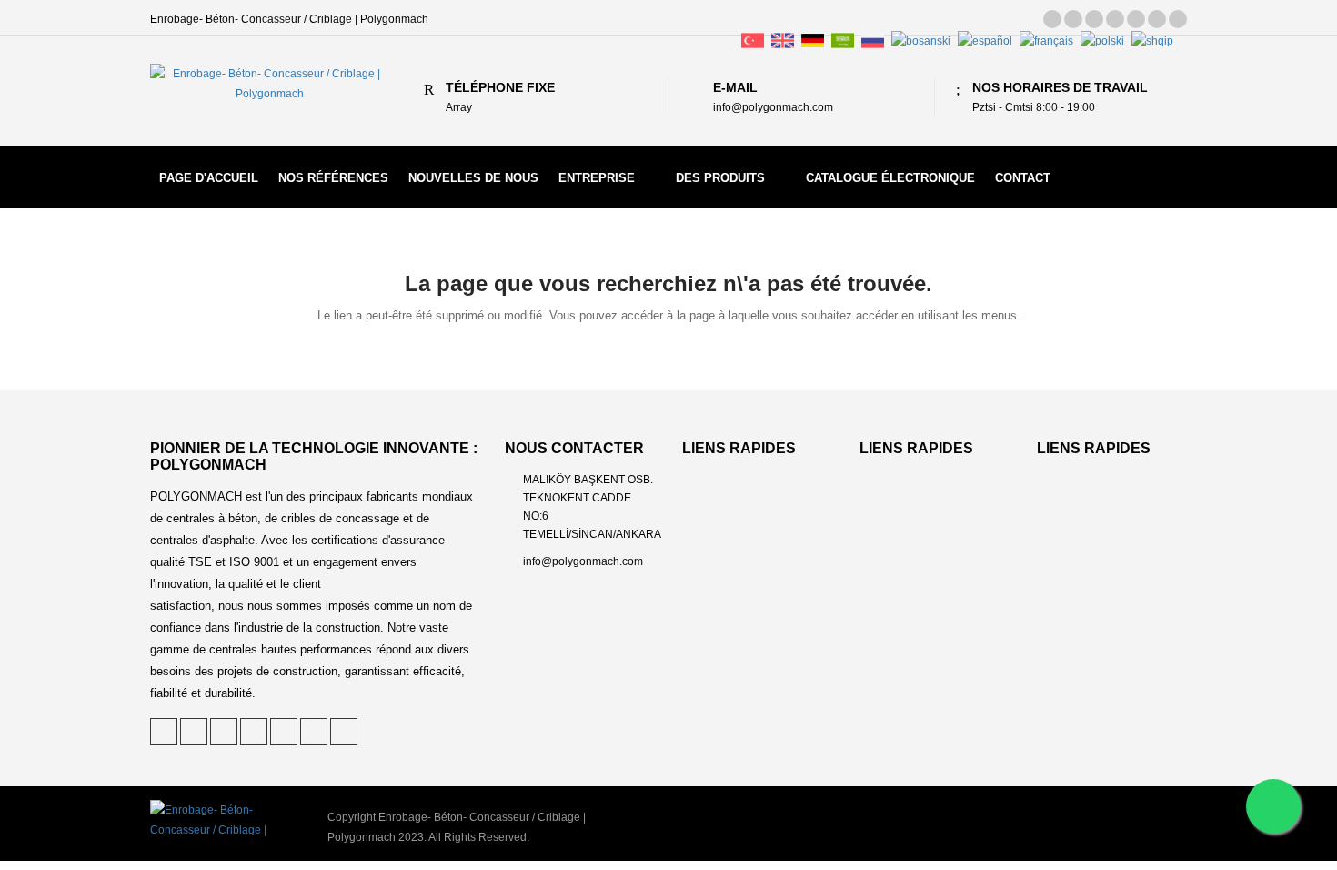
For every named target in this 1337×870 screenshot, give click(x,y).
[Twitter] (1052, 19)
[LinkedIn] (1094, 19)
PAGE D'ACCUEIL (208, 178)
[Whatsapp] (1273, 806)
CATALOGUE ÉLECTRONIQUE (890, 178)
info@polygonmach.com (583, 561)
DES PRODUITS (720, 178)
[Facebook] (1115, 19)
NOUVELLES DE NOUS (473, 178)
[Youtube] (1178, 19)
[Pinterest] (1073, 19)
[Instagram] (1157, 19)
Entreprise (596, 178)
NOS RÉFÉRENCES (333, 178)
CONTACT (1022, 178)
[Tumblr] (1136, 19)
